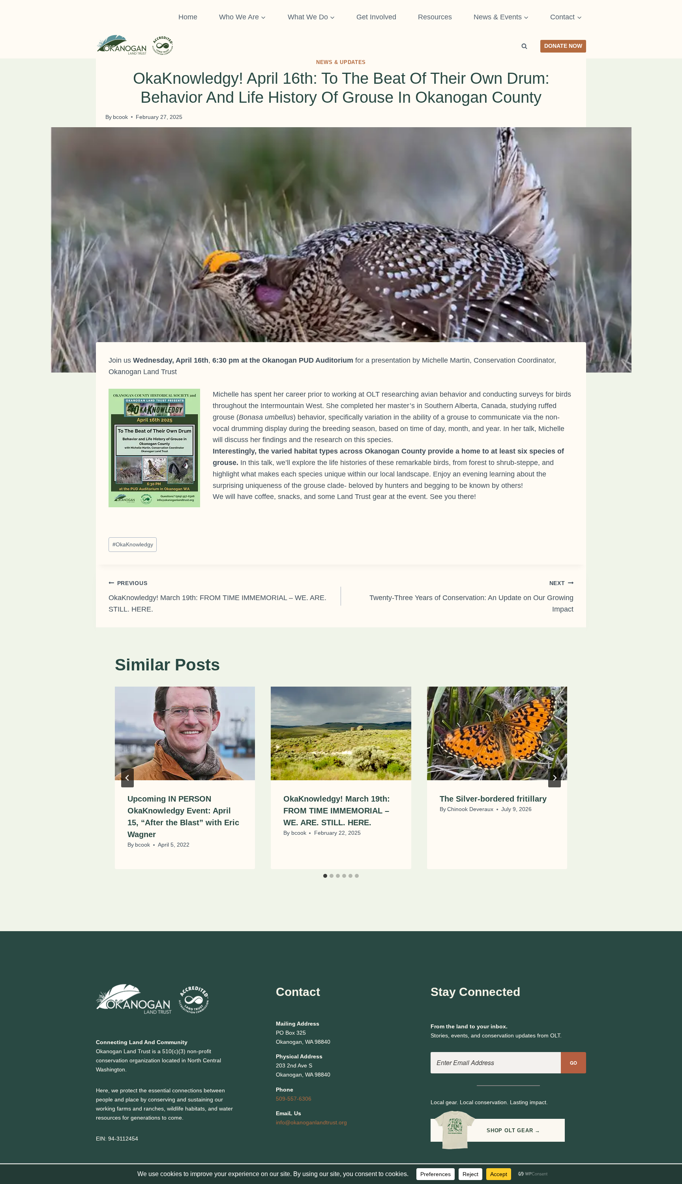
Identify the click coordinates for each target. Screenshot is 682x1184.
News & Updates (341, 62)
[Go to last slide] (127, 777)
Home (187, 17)
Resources (435, 17)
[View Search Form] (524, 46)
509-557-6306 (293, 1099)
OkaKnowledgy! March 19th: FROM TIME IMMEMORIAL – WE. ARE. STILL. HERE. (217, 596)
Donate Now (563, 46)
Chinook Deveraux (470, 809)
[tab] (325, 876)
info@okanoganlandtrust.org (311, 1122)
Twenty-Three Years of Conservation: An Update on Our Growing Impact (471, 596)
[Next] (554, 777)
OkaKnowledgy (132, 544)
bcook (120, 117)
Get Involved (376, 17)
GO (573, 1063)
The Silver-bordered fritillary (493, 798)
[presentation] (185, 733)
